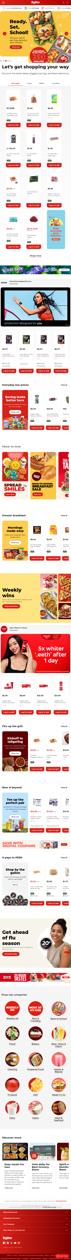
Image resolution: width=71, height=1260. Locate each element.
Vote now (35, 1188)
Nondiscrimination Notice (55, 1258)
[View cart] (67, 2)
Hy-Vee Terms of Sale (49, 1207)
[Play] (35, 653)
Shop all (64, 385)
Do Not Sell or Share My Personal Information (31, 1255)
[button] (6, 366)
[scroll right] (66, 33)
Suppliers (44, 1258)
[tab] (15, 83)
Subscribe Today (61, 1201)
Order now (9, 1188)
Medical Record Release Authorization (11, 1258)
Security (47, 1255)
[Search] (63, 2)
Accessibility (67, 1258)
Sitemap (9, 1255)
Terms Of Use (54, 1255)
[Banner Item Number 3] (10, 61)
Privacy (15, 1255)
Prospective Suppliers (35, 1258)
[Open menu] (3, 2)
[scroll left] (4, 33)
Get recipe (63, 1188)
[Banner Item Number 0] (3, 61)
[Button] (1, 61)
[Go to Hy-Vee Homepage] (36, 2)
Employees (25, 1258)
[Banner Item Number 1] (6, 61)
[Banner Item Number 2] (8, 61)
